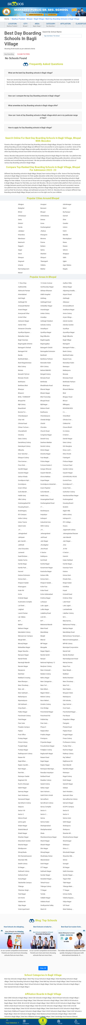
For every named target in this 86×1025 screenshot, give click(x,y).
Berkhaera (21, 382)
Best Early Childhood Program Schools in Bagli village (22, 1011)
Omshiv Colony (45, 704)
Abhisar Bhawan (46, 291)
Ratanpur (66, 772)
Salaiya (65, 788)
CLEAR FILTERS (23, 54)
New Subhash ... (23, 693)
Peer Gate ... (44, 723)
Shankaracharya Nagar (48, 837)
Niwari (20, 273)
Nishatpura (67, 697)
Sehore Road (22, 818)
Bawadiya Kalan (68, 363)
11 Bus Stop (22, 283)
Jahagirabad (22, 533)
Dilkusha (21, 450)
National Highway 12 (47, 662)
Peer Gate (21, 723)
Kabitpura (43, 556)
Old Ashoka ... (67, 700)
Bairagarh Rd (22, 351)
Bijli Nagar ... (44, 404)
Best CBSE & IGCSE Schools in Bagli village (61, 1003)
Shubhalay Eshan (46, 856)
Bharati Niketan (68, 389)
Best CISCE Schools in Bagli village (54, 1011)
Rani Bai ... (21, 772)
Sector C (21, 814)
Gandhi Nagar (23, 469)
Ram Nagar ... (23, 769)
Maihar (42, 269)
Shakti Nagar (22, 833)
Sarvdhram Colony (46, 803)
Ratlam (42, 246)
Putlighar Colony (46, 750)
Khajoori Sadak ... (46, 583)
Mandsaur (21, 238)
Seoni (20, 254)
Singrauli (21, 261)
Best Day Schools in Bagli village (15, 979)
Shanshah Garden (24, 841)
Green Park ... (67, 488)
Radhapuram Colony (25, 753)
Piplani (20, 731)
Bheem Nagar (45, 393)
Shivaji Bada (22, 852)
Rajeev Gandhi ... (24, 765)
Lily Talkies (21, 617)
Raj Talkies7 (67, 757)
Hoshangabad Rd (24, 503)
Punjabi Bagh (22, 746)
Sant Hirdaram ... (24, 795)
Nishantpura (22, 697)
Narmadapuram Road (70, 659)
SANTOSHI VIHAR (46, 795)
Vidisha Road (45, 901)
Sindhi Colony (22, 864)
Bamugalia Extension (47, 351)
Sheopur (21, 257)
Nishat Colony (45, 697)
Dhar (64, 219)
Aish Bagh (21, 298)
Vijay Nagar (22, 905)
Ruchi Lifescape (23, 784)
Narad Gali (66, 651)
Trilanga (21, 886)
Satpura (21, 807)
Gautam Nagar (23, 473)
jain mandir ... (22, 541)
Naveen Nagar (23, 666)
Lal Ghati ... (22, 605)
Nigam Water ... (45, 693)
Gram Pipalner (45, 488)
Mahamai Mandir (46, 624)
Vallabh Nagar (45, 898)
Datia (20, 219)
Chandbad (66, 416)
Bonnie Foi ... (22, 412)
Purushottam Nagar (47, 746)
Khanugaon (22, 587)
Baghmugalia (45, 340)
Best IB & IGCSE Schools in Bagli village (48, 1006)
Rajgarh (21, 246)
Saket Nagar (22, 788)
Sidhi (64, 257)
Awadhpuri (44, 328)
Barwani (43, 208)
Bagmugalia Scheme (25, 344)
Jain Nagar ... (67, 541)
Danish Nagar (67, 439)
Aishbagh (66, 298)
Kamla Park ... (23, 568)
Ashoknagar (67, 204)
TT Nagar (66, 890)
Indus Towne (22, 522)
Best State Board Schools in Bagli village (18, 1000)
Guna (42, 223)
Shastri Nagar (45, 845)
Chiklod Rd (66, 423)
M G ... (65, 617)
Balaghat (21, 208)
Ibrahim (65, 507)
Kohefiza (66, 587)
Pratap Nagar (23, 738)
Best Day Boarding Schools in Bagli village (24, 981)
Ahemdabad (22, 294)
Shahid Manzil (23, 829)
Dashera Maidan (46, 442)
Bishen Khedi (44, 408)
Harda (20, 227)
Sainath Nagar (68, 784)
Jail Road (43, 537)
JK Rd (65, 549)
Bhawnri (21, 393)
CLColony (66, 431)
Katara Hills (44, 575)
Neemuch (21, 242)
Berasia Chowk (23, 378)
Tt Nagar (43, 890)
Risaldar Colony (45, 780)
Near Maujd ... (68, 670)
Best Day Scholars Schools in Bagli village (64, 984)
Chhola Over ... (68, 420)
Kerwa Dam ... (23, 579)
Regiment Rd (22, 780)
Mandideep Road (69, 632)
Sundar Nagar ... (68, 875)
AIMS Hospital (45, 294)
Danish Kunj (44, 439)
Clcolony (21, 435)
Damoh (65, 216)
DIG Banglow (67, 446)
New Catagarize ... (46, 681)
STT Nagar (44, 867)
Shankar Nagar (23, 837)
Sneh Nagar (44, 864)
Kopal (65, 590)
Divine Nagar (44, 450)
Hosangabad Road (47, 499)
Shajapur (66, 254)
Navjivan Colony (46, 666)
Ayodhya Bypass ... (24, 332)
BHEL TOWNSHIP (24, 397)
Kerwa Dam (67, 575)
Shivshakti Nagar (69, 852)
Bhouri (65, 401)
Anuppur (43, 204)
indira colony (67, 514)
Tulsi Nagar (22, 894)
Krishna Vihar (67, 598)
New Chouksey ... (69, 681)
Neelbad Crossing (24, 678)
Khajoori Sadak (23, 583)
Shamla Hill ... (67, 833)
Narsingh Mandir (24, 662)
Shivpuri (43, 257)
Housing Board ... (24, 507)
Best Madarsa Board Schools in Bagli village (52, 1014)
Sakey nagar (44, 788)
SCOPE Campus (68, 807)
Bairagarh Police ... (69, 347)
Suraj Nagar (22, 879)
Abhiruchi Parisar (24, 291)
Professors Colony (69, 742)
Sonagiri (66, 864)
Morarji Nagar (23, 643)
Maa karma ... (67, 621)
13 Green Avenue (46, 283)
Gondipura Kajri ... (24, 480)
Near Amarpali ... (46, 670)
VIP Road (66, 905)
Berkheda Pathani (69, 382)
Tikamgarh (44, 261)
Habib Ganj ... (45, 495)
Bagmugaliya (45, 344)
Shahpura (66, 829)
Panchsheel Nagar (46, 712)
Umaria (20, 265)
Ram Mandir (67, 765)
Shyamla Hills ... (68, 856)
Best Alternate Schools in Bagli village (46, 1000)
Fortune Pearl (67, 465)
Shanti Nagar (45, 841)
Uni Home (21, 898)
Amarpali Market (24, 306)
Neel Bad (21, 674)
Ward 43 (43, 909)
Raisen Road (44, 757)
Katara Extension (24, 575)
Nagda (65, 269)
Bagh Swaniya (23, 340)
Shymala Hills (22, 860)
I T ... (42, 507)
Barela (20, 355)
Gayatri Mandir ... (46, 473)
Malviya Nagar (68, 628)
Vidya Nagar (67, 901)
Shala (42, 833)
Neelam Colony (45, 674)
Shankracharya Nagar (70, 837)
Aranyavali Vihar (23, 313)
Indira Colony (22, 518)
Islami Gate (22, 526)
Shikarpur (66, 845)
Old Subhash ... (23, 704)
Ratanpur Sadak (23, 776)
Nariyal (42, 659)
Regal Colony (67, 776)
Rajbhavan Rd (68, 761)
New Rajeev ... (68, 689)
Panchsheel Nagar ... (70, 712)
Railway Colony (68, 753)
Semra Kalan (44, 822)
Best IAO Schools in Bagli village (25, 1014)
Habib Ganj (22, 495)
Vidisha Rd (21, 901)
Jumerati (21, 552)
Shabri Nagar (22, 826)
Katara (65, 571)
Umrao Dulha (67, 894)
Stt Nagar (66, 867)
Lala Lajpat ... (45, 605)
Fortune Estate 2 (46, 465)
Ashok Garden (68, 321)
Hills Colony (22, 499)
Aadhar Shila (67, 283)
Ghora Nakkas (45, 476)
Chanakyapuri (23, 416)
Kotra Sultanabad (46, 594)
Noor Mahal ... (45, 700)
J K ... (20, 530)
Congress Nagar (46, 435)
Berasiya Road (68, 378)
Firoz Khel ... (22, 465)
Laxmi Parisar (23, 613)
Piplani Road (67, 731)
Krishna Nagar (45, 598)
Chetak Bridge (45, 420)
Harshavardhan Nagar (70, 495)
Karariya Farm (68, 568)
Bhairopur (66, 385)
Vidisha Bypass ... (69, 898)
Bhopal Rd (21, 401)
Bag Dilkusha (44, 336)
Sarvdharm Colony (24, 803)
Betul (64, 208)
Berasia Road (45, 378)
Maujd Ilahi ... (22, 640)
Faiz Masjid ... (45, 457)
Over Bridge (44, 708)
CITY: (25, 25)
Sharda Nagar (23, 845)
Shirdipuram (22, 848)
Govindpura (22, 484)
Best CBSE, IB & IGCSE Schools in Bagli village (29, 1003)
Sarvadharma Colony (70, 799)
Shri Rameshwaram (25, 856)
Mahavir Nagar (23, 628)
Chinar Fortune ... (24, 427)
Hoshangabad (45, 227)
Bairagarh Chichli (46, 347)
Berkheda (43, 382)
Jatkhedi (21, 545)
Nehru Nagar (44, 678)
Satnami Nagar (68, 803)
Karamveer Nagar (46, 568)
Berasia (65, 374)
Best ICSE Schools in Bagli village (40, 998)
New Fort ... (44, 685)
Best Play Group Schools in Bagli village (41, 979)
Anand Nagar (22, 309)
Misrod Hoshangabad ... (71, 640)
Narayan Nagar (23, 655)
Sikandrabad (44, 860)
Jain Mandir (67, 537)
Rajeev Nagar (45, 765)
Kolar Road (44, 590)
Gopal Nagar (44, 480)
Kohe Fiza (43, 587)
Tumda (42, 894)
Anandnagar (44, 309)
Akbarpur (66, 302)
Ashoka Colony (45, 325)
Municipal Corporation (70, 647)
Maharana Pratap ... (70, 624)
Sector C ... (44, 814)
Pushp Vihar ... (68, 746)
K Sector (43, 552)
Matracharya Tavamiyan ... (72, 636)
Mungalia (43, 647)
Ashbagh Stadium (46, 321)
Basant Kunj (67, 359)
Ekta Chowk (67, 454)
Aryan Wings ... (68, 317)
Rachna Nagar (68, 750)
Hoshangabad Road (47, 503)
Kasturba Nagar (46, 571)
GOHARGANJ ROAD (70, 476)
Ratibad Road (45, 776)
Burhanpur (66, 212)
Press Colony (67, 738)
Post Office (22, 734)
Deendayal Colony (24, 446)
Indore (65, 227)
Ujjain (65, 261)
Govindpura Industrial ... (48, 484)
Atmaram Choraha (24, 328)
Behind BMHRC (45, 370)
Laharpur (43, 602)
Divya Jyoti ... (67, 450)
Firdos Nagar (44, 461)
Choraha (43, 427)
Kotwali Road (67, 594)
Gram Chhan (22, 488)
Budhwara (44, 412)
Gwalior (65, 223)
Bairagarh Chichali (24, 347)
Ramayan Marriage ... (47, 769)
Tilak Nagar (67, 882)
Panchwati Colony (24, 716)
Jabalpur (21, 231)
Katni (65, 231)
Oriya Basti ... (22, 708)
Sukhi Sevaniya (68, 871)
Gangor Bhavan (45, 469)
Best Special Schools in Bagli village (16, 987)
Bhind (20, 212)
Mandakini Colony (24, 632)
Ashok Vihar (22, 325)
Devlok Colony (45, 446)
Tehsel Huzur (44, 882)
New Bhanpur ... (23, 681)
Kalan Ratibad (68, 560)
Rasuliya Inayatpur (47, 772)
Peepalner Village (69, 719)
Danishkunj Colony (24, 442)
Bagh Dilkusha (68, 336)
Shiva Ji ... (66, 848)
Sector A (43, 810)
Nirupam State (68, 693)
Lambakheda (67, 609)
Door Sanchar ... (23, 454)
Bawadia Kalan (45, 363)
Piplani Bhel (44, 731)
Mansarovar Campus (25, 636)
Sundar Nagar (45, 875)
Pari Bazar (66, 716)
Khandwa (21, 235)
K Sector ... (66, 552)
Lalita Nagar (44, 609)
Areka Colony (45, 313)
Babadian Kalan (23, 336)
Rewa (65, 242)
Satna (42, 250)
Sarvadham (44, 799)
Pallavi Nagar (22, 712)
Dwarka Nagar (45, 454)
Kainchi (65, 556)
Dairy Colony (22, 439)
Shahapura (67, 826)
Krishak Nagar (23, 598)
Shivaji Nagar (45, 852)
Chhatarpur (22, 216)
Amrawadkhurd (68, 306)
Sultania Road (23, 875)
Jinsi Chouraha (23, 549)
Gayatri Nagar (68, 473)
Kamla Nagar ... (68, 564)
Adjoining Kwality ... (69, 291)
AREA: (36, 25)
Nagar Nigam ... (45, 651)
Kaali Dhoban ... (23, 556)
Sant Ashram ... (45, 791)
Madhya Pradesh (18, 19)
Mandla (65, 235)
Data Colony (67, 442)
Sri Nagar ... (22, 867)
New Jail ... (22, 689)
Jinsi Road (44, 549)
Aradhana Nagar (68, 309)
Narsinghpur (67, 238)
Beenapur (66, 366)
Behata (20, 370)
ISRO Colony (44, 526)
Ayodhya (66, 328)
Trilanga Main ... (68, 886)
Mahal (20, 624)
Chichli (42, 423)
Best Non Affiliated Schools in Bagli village (35, 1016)
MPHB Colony (67, 643)
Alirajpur (21, 204)
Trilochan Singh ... (24, 890)
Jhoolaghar (44, 545)
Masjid (42, 636)
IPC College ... (67, 522)
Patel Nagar (22, 719)
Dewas (42, 219)
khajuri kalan (67, 583)
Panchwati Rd (45, 716)
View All (43, 968)
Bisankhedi (22, 408)
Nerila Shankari (68, 678)
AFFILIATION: (65, 24)
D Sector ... (66, 435)
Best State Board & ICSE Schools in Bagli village (62, 1008)
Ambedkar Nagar (46, 306)
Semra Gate (67, 818)
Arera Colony (67, 313)
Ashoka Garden (68, 325)
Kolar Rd (21, 590)
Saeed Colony (45, 784)
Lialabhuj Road (45, 613)
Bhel (64, 393)
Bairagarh (66, 344)
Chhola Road (22, 423)
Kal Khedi (43, 560)
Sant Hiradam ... (68, 791)
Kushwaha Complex (25, 602)
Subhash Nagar (45, 871)
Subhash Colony (23, 871)
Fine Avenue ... (23, 461)
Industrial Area (45, 522)
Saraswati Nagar (24, 799)
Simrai (65, 860)
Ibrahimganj (22, 511)
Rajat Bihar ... (22, 761)
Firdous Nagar (68, 461)
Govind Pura (67, 480)
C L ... (65, 412)
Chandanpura (45, 416)
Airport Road (67, 294)
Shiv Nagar (44, 848)
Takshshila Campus (25, 882)
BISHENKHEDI (68, 408)
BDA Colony (44, 366)
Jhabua (43, 231)
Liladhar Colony (68, 613)
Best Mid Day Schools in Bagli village (52, 981)
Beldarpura (67, 370)
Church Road (44, 431)
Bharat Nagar (45, 389)
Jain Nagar (44, 541)
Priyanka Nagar (45, 742)
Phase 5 (43, 727)
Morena (43, 238)
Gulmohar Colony (69, 492)
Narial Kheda (22, 659)
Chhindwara (44, 216)
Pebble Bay (44, 719)
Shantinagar (67, 841)
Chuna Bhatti (67, 427)
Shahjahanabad (46, 829)
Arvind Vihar (22, 317)
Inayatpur (43, 514)
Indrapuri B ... (67, 518)
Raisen (65, 246)
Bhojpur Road (67, 397)
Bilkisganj (66, 404)
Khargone (43, 235)
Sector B (66, 810)
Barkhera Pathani (46, 359)
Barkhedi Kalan (68, 355)
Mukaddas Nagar (24, 647)
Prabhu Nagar (45, 734)
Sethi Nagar (67, 822)
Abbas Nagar (67, 287)
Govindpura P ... (68, 484)
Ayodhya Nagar (45, 332)
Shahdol (43, 254)
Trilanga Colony (45, 886)
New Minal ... (44, 689)
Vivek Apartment (24, 909)
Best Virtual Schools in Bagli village (37, 984)
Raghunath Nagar (46, 753)
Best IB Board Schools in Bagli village (65, 998)
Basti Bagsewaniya (24, 363)
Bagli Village (39, 19)
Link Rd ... (43, 617)
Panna (42, 242)
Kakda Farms (22, 560)
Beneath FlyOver (23, 374)
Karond (20, 571)
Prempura (43, 738)
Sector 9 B (21, 810)
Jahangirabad (45, 533)
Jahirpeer (21, 537)
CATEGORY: (51, 25)
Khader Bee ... (67, 579)
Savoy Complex (45, 807)
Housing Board (68, 503)
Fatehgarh (66, 457)
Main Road (44, 628)
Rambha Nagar (68, 769)
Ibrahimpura (44, 511)
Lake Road (66, 602)
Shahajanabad (45, 826)
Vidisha (43, 265)
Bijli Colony (22, 404)
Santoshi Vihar (68, 795)
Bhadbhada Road (46, 385)
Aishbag (43, 298)
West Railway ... (68, 909)
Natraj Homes (67, 662)
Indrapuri (43, 518)
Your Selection (12, 1023)
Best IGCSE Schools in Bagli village (33, 1008)
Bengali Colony (45, 374)
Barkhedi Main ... (24, 359)
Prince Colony (23, 742)
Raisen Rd (21, 757)
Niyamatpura (22, 700)
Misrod (42, 640)
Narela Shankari (68, 655)
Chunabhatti (22, 431)
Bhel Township (45, 397)
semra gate (22, 822)
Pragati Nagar (68, 734)
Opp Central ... (68, 704)
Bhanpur (21, 389)
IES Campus (22, 514)
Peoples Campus (24, 727)
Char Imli (21, 420)
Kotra (20, 594)
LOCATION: (12, 25)
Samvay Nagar (23, 791)
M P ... (20, 621)
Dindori (20, 223)
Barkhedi (43, 355)
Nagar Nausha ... (24, 651)
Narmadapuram (23, 269)
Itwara (65, 526)
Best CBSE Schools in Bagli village (16, 998)
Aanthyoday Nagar (47, 287)
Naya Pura (66, 666)
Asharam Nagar (23, 321)
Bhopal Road (44, 401)
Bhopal (29, 19)
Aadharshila (22, 287)
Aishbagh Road (45, 302)
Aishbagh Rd (22, 302)
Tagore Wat (67, 879)
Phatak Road (67, 727)
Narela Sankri (45, 655)
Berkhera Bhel (23, 385)
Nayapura (21, 670)
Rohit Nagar (67, 780)
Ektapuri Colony (23, 457)
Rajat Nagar (44, 761)
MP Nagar (43, 643)
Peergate (66, 723)
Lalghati (21, 609)
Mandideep (44, 632)
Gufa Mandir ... (23, 492)
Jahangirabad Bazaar (70, 533)
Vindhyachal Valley (47, 905)
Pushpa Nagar (23, 750)
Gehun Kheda (22, 476)
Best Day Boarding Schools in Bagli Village (62, 19)
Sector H (66, 814)
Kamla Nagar (45, 564)
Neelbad (66, 674)
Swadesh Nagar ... (46, 879)
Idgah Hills (66, 511)
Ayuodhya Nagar (69, 332)
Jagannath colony (69, 530)
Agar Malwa (67, 265)
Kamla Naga (22, 564)
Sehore (65, 250)
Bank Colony (67, 351)
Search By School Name (51, 32)
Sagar (20, 250)
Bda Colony (22, 366)
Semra (42, 818)
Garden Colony (68, 469)
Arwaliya (43, 317)
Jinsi (64, 545)
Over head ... (67, 708)
